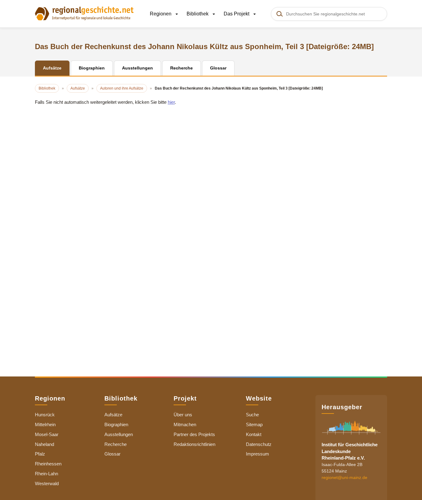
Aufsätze (113, 414)
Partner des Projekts (194, 434)
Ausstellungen (118, 434)
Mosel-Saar (46, 434)
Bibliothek (198, 13)
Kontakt (253, 434)
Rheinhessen (48, 463)
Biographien (116, 424)
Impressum (257, 453)
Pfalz (40, 453)
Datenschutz (259, 444)
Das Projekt (237, 13)
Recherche (115, 444)
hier (171, 102)
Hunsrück (45, 414)
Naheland (44, 444)
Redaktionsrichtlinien (194, 444)
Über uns (183, 414)
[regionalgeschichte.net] (84, 13)
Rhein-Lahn (46, 473)
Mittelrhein (45, 424)
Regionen (161, 13)
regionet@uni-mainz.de (344, 477)
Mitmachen (185, 424)
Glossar (112, 453)
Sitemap (254, 424)
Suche (252, 414)
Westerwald (47, 483)
